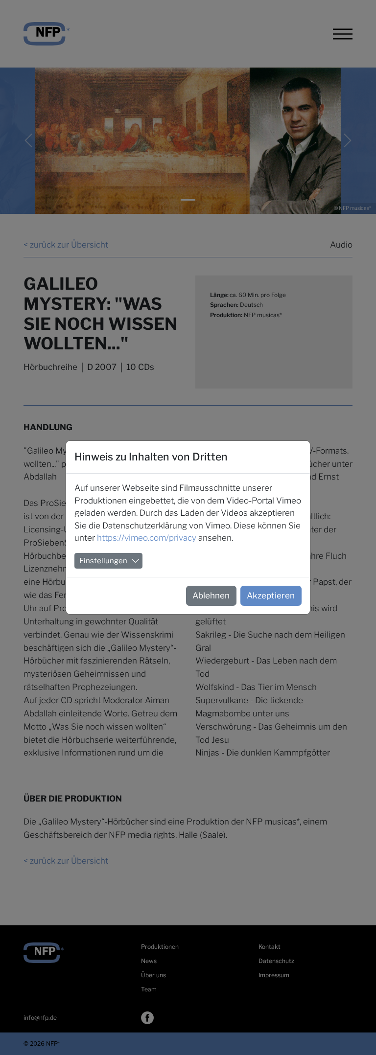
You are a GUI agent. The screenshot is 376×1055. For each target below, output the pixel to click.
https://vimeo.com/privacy (146, 538)
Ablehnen (211, 595)
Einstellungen (103, 560)
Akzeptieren (271, 595)
